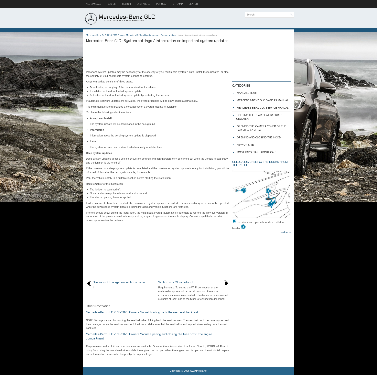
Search (193, 3)
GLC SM (126, 3)
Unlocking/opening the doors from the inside (260, 163)
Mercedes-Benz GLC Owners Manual (262, 100)
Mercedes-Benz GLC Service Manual (262, 107)
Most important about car (256, 152)
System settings (168, 35)
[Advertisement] (157, 56)
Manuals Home (247, 92)
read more (285, 232)
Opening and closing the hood (259, 137)
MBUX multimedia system (147, 35)
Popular (161, 3)
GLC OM (111, 3)
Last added (143, 3)
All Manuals (94, 3)
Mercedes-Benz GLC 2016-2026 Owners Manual (109, 35)
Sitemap (178, 3)
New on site (245, 144)
